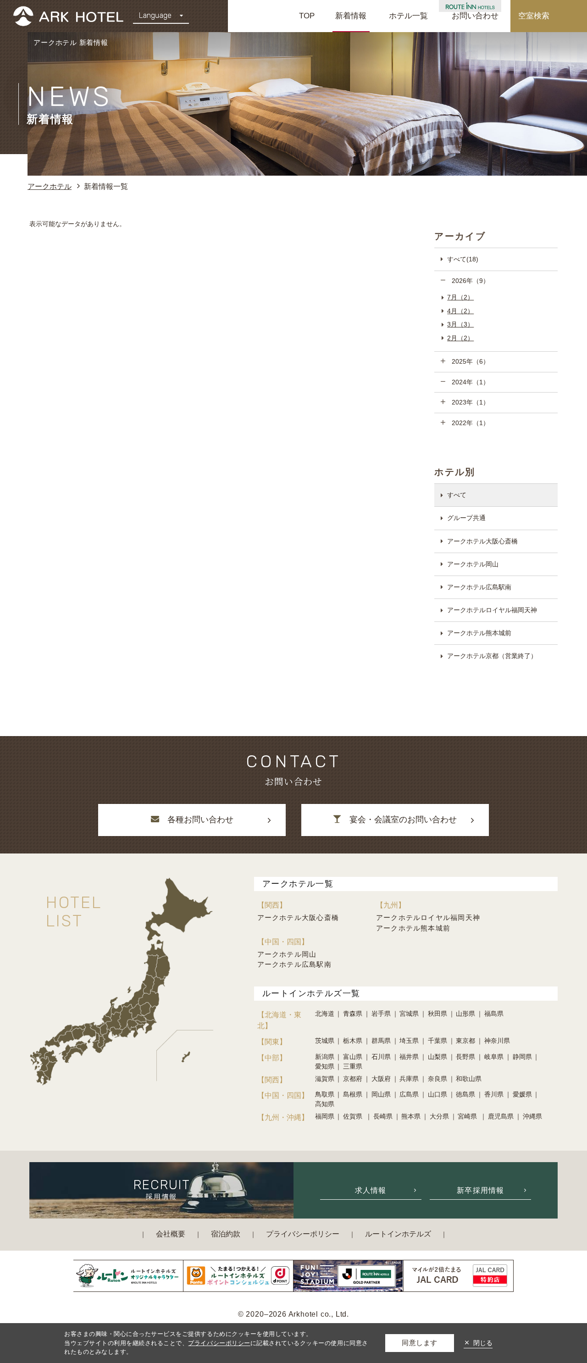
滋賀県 (324, 1078)
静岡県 (522, 1056)
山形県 (465, 1013)
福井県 (409, 1056)
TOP (307, 15)
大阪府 (381, 1078)
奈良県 (437, 1078)
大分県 (439, 1116)
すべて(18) (462, 259)
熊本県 (411, 1116)
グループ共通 (466, 517)
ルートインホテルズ (398, 1234)
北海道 (324, 1013)
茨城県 (324, 1040)
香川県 (494, 1094)
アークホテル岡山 (472, 564)
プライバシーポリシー (302, 1234)
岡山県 (381, 1094)
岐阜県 (494, 1056)
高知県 (324, 1104)
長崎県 (383, 1116)
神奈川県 (497, 1040)
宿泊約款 (225, 1234)
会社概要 (170, 1234)
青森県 (352, 1013)
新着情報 (350, 15)
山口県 (437, 1094)
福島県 (494, 1013)
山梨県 (437, 1056)
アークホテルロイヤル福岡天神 (492, 610)
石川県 (381, 1056)
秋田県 (437, 1013)
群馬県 (381, 1040)
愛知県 (324, 1066)
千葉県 (437, 1040)
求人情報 (371, 1190)
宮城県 (409, 1013)
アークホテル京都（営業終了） (492, 655)
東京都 (465, 1040)
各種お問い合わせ (200, 819)
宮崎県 (468, 1116)
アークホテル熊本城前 (479, 633)
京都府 (352, 1078)
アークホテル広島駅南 (479, 587)
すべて (456, 495)
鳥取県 (324, 1094)
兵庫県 (409, 1078)
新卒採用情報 (480, 1190)
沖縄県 (532, 1116)
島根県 (352, 1094)
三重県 (352, 1066)
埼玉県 (409, 1040)
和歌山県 (469, 1078)
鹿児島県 (501, 1116)
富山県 (352, 1056)
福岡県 (324, 1116)
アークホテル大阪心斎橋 (482, 541)
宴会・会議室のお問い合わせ (403, 819)
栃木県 (352, 1040)
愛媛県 (522, 1094)
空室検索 (533, 15)
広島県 (409, 1094)
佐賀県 (353, 1116)
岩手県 (381, 1013)
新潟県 (324, 1056)
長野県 (465, 1056)
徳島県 (465, 1094)
